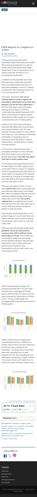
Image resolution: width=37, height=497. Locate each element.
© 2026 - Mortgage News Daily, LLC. (13, 489)
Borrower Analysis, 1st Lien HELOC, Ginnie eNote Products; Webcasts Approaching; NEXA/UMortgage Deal (18, 428)
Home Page (5, 471)
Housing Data (6, 482)
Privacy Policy (18, 491)
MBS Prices (5, 477)
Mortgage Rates (6, 474)
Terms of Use (30, 489)
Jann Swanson (9, 53)
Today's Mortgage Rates (15, 401)
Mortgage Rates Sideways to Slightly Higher (16, 423)
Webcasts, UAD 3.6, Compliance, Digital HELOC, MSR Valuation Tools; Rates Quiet (17, 434)
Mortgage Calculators (29, 401)
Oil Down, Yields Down (9, 438)
